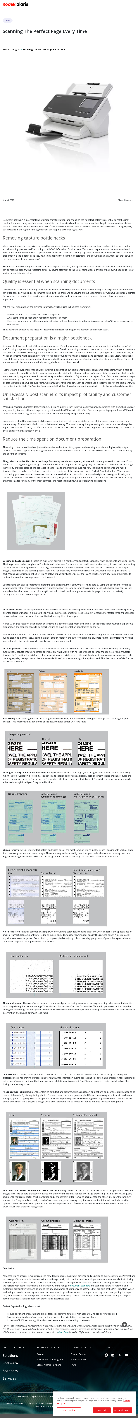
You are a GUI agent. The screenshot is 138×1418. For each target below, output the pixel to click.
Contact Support (79, 1354)
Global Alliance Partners (49, 1365)
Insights (16, 49)
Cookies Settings (69, 1410)
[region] (94, 1403)
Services (9, 1378)
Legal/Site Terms (38, 1396)
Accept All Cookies (122, 1410)
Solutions (10, 1355)
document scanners (80, 1285)
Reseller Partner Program (50, 1360)
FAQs (73, 1365)
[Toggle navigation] (133, 4)
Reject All (102, 1410)
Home (6, 49)
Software (10, 1363)
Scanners (10, 1370)
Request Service (79, 1360)
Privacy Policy (22, 1396)
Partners (41, 1354)
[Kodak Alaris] (15, 4)
